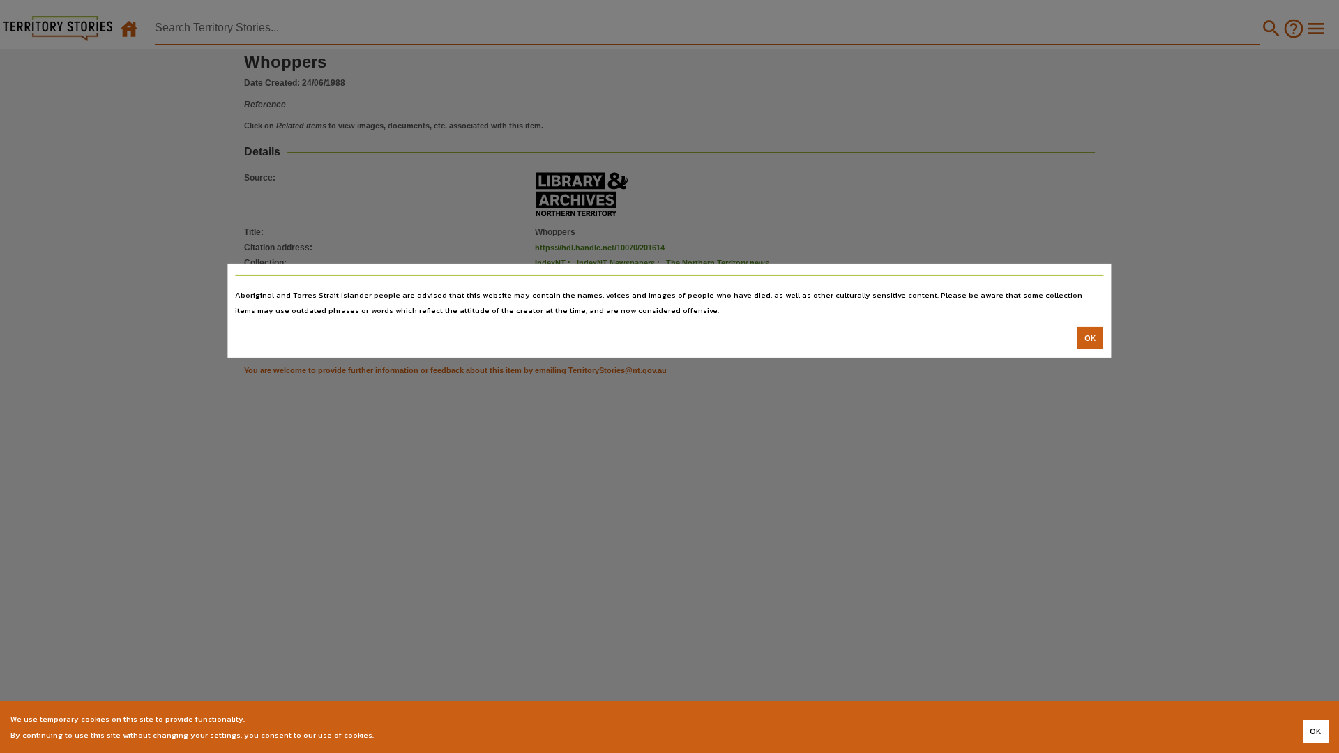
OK (1090, 338)
